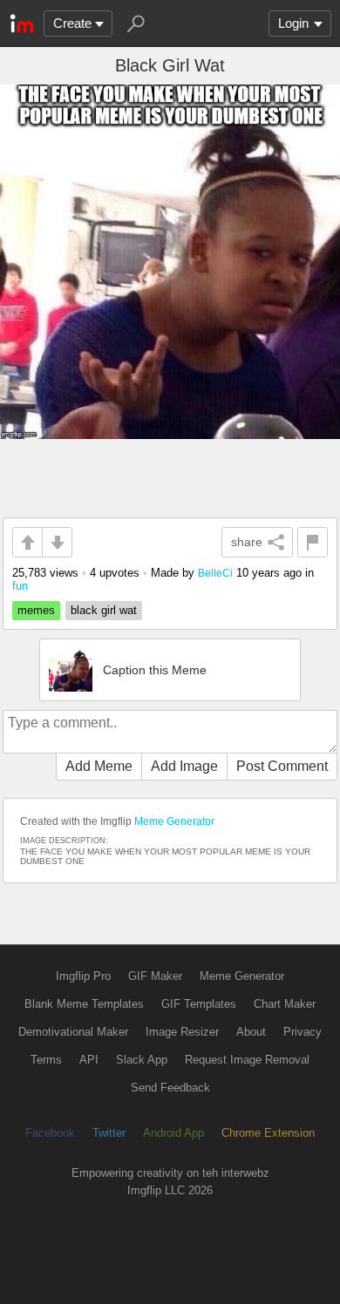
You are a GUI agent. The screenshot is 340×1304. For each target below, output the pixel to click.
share (246, 542)
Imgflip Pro (83, 976)
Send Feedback (170, 1087)
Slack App (141, 1059)
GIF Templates (198, 1003)
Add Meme (99, 766)
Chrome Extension (268, 1132)
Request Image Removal (247, 1059)
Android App (173, 1132)
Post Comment (282, 766)
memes (36, 610)
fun (20, 585)
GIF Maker (155, 976)
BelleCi (215, 572)
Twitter (109, 1132)
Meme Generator (174, 821)
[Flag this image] (312, 542)
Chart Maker (285, 1003)
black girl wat (104, 610)
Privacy (302, 1031)
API (89, 1059)
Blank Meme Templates (84, 1003)
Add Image (184, 766)
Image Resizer (182, 1031)
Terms (46, 1059)
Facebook (50, 1132)
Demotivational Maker (73, 1031)
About (251, 1031)
